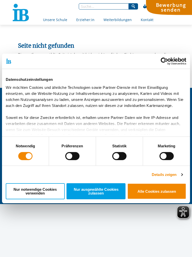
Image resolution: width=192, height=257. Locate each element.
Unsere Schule (55, 19)
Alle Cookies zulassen (157, 191)
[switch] (72, 156)
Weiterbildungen (118, 19)
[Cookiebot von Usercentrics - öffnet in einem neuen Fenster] (164, 61)
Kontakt (147, 19)
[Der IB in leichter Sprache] (145, 6)
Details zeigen (164, 174)
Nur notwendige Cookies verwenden (35, 191)
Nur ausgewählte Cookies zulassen (96, 191)
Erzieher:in (85, 19)
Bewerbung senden (171, 7)
